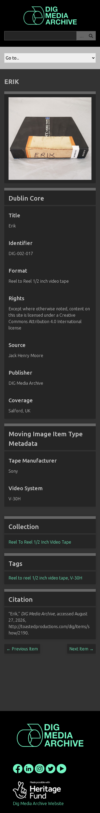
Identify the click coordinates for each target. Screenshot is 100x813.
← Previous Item (22, 648)
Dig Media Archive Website (38, 803)
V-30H (76, 577)
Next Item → (81, 648)
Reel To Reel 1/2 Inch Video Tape (40, 542)
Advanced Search (81, 35)
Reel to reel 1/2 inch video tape (38, 577)
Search (91, 35)
